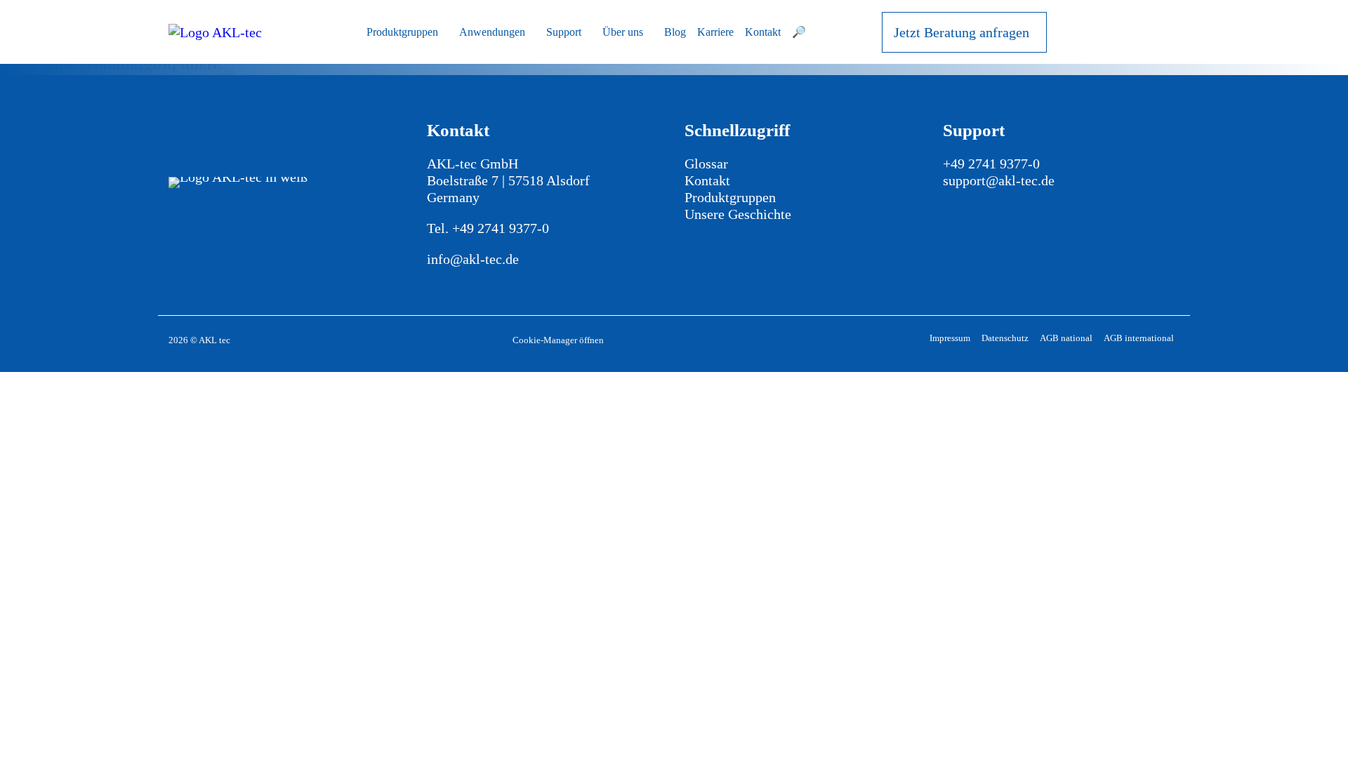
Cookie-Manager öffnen (558, 340)
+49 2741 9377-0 (500, 228)
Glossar (706, 163)
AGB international (1139, 338)
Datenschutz (1005, 338)
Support (563, 32)
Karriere (715, 32)
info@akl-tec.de (473, 259)
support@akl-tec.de (999, 180)
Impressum (950, 338)
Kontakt (763, 32)
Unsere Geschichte (738, 214)
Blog (675, 32)
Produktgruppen (402, 32)
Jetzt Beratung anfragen (961, 32)
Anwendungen (492, 32)
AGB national (1066, 338)
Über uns (622, 32)
